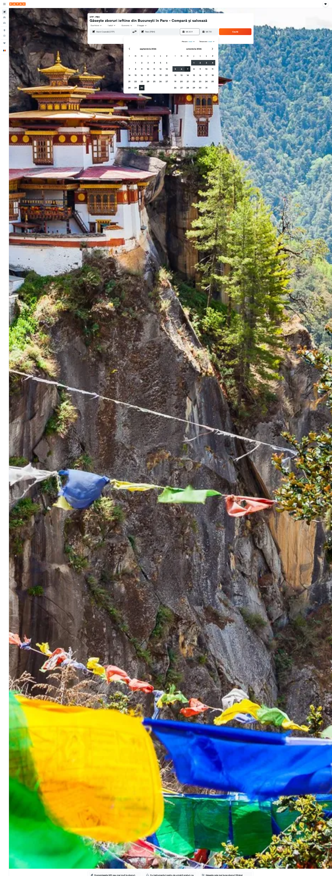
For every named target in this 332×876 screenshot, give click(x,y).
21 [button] (129, 81)
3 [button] (148, 62)
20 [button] (166, 75)
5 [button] (160, 62)
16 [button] (142, 75)
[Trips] (4, 43)
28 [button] (129, 87)
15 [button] (136, 75)
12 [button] (160, 69)
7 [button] (129, 69)
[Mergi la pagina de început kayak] (17, 4)
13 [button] (167, 69)
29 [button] (135, 87)
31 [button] (206, 87)
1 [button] (135, 62)
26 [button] (160, 81)
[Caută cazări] (4, 17)
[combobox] (96, 25)
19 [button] (160, 75)
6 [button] (166, 62)
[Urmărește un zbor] (4, 35)
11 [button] (154, 69)
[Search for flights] (4, 12)
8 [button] (135, 69)
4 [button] (154, 62)
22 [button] (135, 81)
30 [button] (141, 87)
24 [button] (148, 81)
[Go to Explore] (4, 30)
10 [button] (148, 69)
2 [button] (141, 62)
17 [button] (148, 75)
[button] (4, 4)
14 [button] (129, 75)
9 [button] (141, 69)
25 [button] (154, 81)
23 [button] (142, 81)
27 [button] (167, 81)
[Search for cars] (4, 22)
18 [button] (154, 75)
